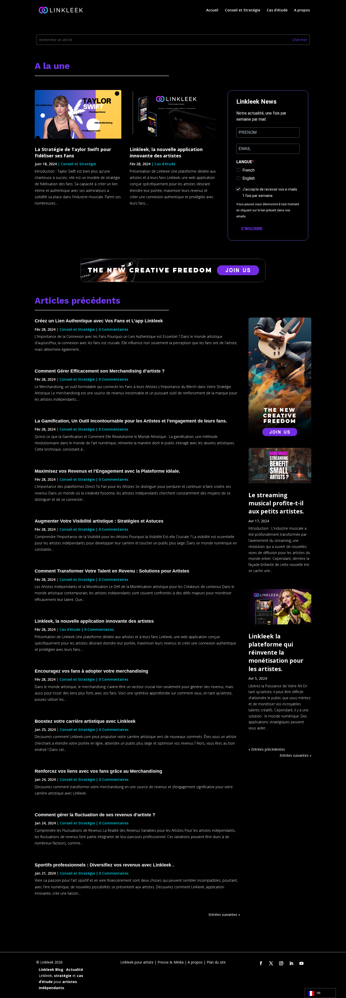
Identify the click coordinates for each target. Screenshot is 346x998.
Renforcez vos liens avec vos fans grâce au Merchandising (98, 771)
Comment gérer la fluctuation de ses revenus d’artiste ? (95, 814)
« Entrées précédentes (266, 749)
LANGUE (244, 161)
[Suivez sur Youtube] (301, 963)
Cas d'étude (165, 163)
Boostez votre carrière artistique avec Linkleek (85, 721)
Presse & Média (171, 962)
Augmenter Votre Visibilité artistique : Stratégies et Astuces (99, 521)
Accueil (212, 10)
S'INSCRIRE (251, 228)
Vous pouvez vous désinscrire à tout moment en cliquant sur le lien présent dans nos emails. (267, 210)
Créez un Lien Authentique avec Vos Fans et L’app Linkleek (99, 320)
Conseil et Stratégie (242, 10)
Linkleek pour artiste (136, 962)
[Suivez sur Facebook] (261, 963)
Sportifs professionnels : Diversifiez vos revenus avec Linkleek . (104, 864)
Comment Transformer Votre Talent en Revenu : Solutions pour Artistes (112, 571)
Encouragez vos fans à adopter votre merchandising (91, 671)
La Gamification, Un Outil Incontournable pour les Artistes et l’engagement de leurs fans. (131, 420)
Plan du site (216, 962)
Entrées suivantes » (224, 914)
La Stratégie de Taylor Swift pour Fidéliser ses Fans (73, 152)
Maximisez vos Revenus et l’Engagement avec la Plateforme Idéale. (107, 471)
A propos (302, 10)
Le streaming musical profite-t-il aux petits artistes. (276, 503)
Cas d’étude (277, 10)
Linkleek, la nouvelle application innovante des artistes (166, 152)
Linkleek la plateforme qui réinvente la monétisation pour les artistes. (275, 652)
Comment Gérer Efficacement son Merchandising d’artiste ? (100, 371)
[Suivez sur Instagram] (281, 963)
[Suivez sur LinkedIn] (291, 963)
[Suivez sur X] (271, 963)
